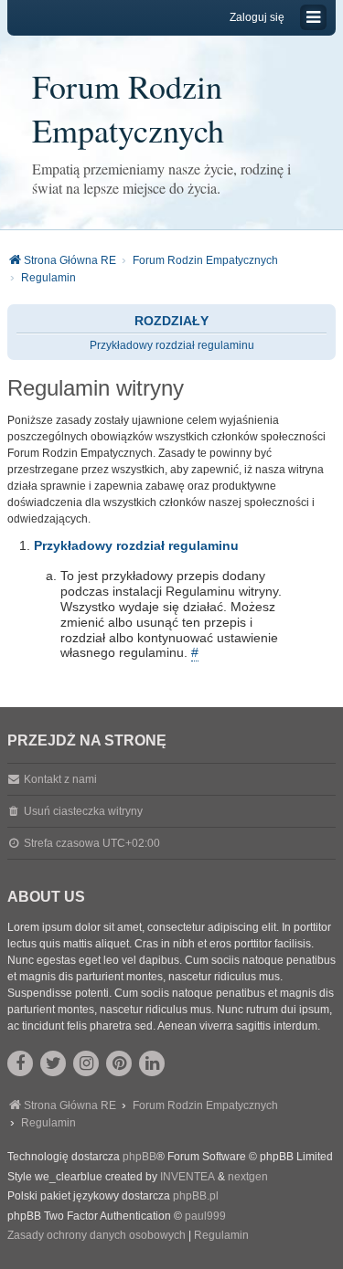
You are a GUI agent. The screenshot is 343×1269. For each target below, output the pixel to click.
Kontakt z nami (60, 779)
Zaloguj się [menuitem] (257, 17)
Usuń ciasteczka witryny (83, 811)
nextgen (248, 1176)
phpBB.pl (196, 1196)
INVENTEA (187, 1176)
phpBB (139, 1156)
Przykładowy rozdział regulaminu (172, 345)
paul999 (205, 1216)
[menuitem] (96, 1236)
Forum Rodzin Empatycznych (128, 108)
